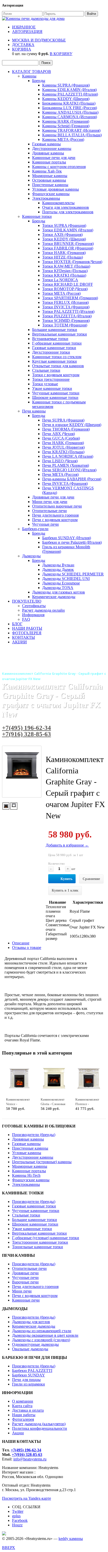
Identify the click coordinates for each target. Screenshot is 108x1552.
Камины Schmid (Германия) (65, 126)
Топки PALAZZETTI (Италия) (68, 311)
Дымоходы (31, 556)
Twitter (17, 1511)
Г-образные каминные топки (57, 343)
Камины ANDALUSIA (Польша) (70, 112)
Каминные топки (37, 216)
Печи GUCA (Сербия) (61, 438)
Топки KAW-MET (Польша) (66, 266)
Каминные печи (26, 1300)
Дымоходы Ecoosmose (61, 583)
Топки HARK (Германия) (64, 252)
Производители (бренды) (33, 1134)
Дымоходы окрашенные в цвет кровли (45, 1335)
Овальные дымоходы (30, 1349)
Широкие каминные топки (55, 397)
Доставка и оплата (28, 1410)
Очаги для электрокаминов (65, 207)
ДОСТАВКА (23, 45)
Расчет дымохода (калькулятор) (39, 1424)
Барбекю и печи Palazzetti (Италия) (72, 542)
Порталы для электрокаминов (67, 212)
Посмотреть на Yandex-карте (26, 1498)
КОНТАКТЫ (23, 637)
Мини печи (22, 1291)
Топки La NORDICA (60, 280)
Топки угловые (45, 384)
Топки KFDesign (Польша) (65, 271)
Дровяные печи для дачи (53, 497)
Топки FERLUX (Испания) (65, 302)
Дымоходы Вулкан (58, 565)
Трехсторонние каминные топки (40, 1242)
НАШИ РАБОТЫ (27, 628)
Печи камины (34, 411)
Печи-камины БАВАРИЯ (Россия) (71, 479)
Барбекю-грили (35, 529)
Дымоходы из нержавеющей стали (41, 1331)
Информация (33, 615)
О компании (22, 1401)
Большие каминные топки (54, 329)
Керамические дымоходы (53, 597)
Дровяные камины (48, 153)
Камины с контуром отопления (59, 166)
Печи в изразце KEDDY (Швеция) (71, 425)
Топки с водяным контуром (55, 375)
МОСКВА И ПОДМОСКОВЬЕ (39, 40)
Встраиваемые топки (50, 339)
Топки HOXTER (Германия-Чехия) (72, 262)
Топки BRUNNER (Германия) (68, 243)
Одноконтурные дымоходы (35, 1344)
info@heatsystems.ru (29, 1459)
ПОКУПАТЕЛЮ (26, 601)
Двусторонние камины (51, 148)
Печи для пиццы (26, 1379)
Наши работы (23, 1415)
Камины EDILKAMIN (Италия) (69, 90)
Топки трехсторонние (51, 379)
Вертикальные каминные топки (59, 334)
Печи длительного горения (55, 515)
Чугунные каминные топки (55, 393)
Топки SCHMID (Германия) (66, 320)
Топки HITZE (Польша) (62, 257)
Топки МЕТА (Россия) (61, 293)
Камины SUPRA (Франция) (66, 85)
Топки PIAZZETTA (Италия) (67, 316)
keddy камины (71, 1538)
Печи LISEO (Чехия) (60, 461)
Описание (20, 943)
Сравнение (91, 879)
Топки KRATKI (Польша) (64, 275)
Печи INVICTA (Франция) (65, 483)
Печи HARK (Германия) (63, 443)
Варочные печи (25, 1282)
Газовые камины (46, 144)
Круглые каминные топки (54, 361)
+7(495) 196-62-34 (26, 727)
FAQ (26, 619)
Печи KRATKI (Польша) (63, 452)
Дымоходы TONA (57, 587)
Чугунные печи (45, 524)
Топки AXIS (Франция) (62, 234)
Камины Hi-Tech (26, 1175)
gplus (16, 1516)
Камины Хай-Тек (47, 171)
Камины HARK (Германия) (65, 121)
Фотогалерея (23, 1419)
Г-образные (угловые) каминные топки (45, 1238)
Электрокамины (46, 198)
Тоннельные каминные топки (37, 1247)
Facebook (20, 1520)
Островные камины (49, 180)
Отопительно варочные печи (57, 506)
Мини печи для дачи (49, 501)
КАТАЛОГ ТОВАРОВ (31, 71)
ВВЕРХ (8, 1547)
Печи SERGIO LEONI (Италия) (69, 470)
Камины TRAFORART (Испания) (71, 130)
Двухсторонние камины (32, 1157)
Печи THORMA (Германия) (66, 429)
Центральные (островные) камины (42, 1162)
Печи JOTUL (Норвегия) (63, 447)
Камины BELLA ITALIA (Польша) (72, 135)
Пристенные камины (50, 185)
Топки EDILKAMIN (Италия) (67, 230)
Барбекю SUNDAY (28, 1375)
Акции (18, 1433)
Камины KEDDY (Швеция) (65, 99)
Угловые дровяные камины (55, 189)
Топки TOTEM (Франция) (64, 325)
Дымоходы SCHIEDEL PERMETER (73, 574)
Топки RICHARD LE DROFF (67, 284)
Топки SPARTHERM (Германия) (70, 298)
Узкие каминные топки (52, 388)
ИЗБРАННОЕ (24, 27)
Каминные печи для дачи (53, 157)
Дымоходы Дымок (58, 569)
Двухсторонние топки (51, 352)
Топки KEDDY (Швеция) (64, 239)
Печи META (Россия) (60, 474)
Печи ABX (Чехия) (58, 434)
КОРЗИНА (21, 49)
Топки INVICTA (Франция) (65, 307)
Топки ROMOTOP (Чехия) (65, 289)
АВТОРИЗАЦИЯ (27, 31)
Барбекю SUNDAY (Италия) (66, 538)
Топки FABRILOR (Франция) (67, 248)
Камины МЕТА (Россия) (63, 139)
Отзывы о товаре (26, 947)
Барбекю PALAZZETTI (32, 1370)
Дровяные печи (25, 1273)
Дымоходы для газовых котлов (58, 592)
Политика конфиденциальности (39, 1428)
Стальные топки (46, 370)
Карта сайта (22, 1406)
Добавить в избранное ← (67, 845)
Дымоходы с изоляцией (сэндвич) (41, 1340)
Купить (66, 879)
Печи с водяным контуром (55, 520)
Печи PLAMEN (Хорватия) (65, 465)
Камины (29, 76)
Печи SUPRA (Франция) (63, 420)
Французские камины (51, 194)
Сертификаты (34, 606)
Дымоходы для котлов (31, 1322)
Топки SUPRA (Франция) (64, 225)
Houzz (17, 1525)
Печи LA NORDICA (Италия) (67, 456)
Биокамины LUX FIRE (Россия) (69, 108)
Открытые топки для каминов (58, 366)
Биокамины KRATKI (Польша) (68, 103)
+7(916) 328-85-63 (26, 734)
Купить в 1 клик (65, 890)
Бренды (38, 80)
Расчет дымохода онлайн (43, 610)
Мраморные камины (49, 176)
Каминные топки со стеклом (56, 357)
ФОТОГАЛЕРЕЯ (26, 633)
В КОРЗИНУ (61, 54)
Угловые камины (26, 1153)
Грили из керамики (28, 1384)
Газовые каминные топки (54, 348)
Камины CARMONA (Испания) (69, 117)
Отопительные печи (49, 511)
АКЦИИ (19, 642)
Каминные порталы (49, 162)
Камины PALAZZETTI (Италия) (70, 94)
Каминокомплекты (58, 203)
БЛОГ (17, 624)
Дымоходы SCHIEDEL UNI (66, 578)
